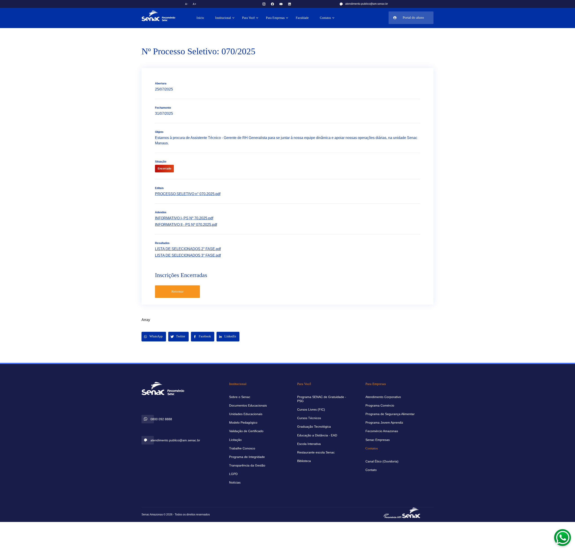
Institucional (223, 18)
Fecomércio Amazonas (381, 431)
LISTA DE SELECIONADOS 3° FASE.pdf (188, 255)
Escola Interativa (309, 444)
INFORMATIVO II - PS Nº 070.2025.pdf (186, 225)
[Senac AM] (411, 512)
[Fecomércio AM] (392, 515)
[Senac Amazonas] (163, 16)
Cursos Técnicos (309, 418)
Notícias (235, 482)
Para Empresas (275, 18)
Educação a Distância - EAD (317, 435)
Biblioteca (304, 461)
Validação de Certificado (246, 431)
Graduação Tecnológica (314, 426)
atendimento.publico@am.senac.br (366, 3)
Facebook (205, 336)
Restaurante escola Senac (316, 452)
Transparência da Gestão (247, 465)
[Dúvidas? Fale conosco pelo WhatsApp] (562, 537)
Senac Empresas (377, 440)
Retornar (177, 291)
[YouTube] (281, 4)
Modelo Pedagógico (243, 422)
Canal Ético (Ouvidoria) (381, 461)
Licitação (235, 440)
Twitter (180, 336)
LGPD (233, 474)
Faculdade (302, 18)
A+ (194, 4)
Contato (371, 470)
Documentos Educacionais (248, 405)
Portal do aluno (413, 17)
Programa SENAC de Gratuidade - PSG (321, 399)
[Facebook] (272, 4)
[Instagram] (264, 4)
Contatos (325, 18)
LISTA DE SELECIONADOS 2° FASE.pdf (188, 249)
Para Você (248, 18)
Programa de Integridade (247, 457)
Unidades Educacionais (245, 414)
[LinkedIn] (289, 4)
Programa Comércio (379, 405)
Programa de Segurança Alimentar (390, 414)
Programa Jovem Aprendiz (384, 422)
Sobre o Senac (239, 397)
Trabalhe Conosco (242, 448)
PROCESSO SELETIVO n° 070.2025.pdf (187, 194)
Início (200, 18)
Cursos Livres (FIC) (311, 409)
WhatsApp (156, 336)
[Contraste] (205, 4)
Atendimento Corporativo (383, 397)
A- (186, 4)
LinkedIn (230, 336)
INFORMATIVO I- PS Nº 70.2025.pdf (184, 218)
